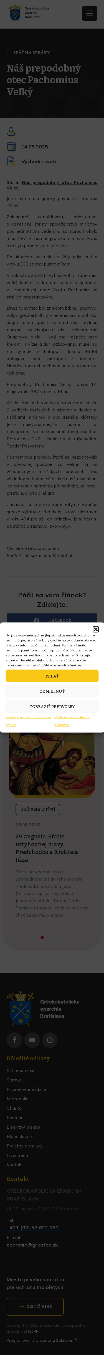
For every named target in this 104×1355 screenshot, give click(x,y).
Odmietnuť (52, 691)
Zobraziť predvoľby (52, 706)
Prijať (52, 675)
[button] (95, 629)
